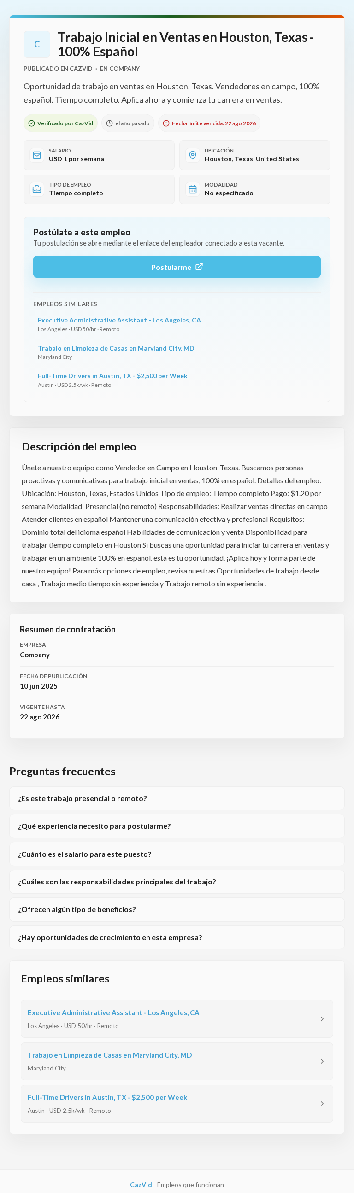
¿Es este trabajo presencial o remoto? (82, 798)
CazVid (141, 1184)
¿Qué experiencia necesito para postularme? (94, 825)
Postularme (171, 267)
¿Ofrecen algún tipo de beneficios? (77, 909)
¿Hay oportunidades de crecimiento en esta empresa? (110, 937)
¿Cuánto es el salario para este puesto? (85, 853)
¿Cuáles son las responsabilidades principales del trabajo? (117, 881)
